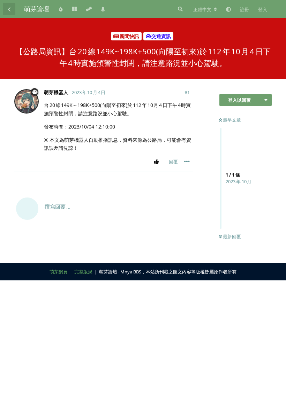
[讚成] (157, 162)
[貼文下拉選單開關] (187, 161)
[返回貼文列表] (9, 9)
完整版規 (83, 272)
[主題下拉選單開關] (266, 100)
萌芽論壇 (36, 9)
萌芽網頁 (59, 272)
